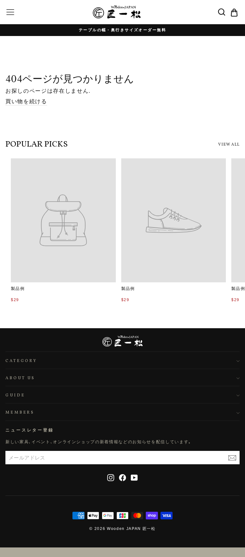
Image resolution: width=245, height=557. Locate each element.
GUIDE (15, 395)
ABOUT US (20, 378)
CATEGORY (21, 361)
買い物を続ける (26, 101)
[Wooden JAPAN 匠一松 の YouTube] (134, 477)
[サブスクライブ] (232, 457)
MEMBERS (19, 413)
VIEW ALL (229, 144)
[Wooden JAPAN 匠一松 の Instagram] (110, 477)
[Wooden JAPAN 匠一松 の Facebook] (122, 477)
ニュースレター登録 (29, 430)
